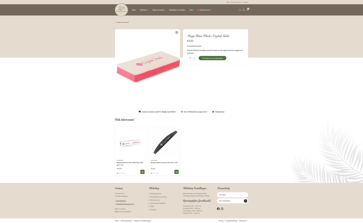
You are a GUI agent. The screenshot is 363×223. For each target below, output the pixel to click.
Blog (227, 2)
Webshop (143, 10)
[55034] (176, 172)
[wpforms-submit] (245, 201)
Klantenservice (236, 2)
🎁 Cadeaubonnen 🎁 (204, 10)
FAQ (152, 206)
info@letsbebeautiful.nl (125, 204)
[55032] (142, 172)
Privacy (221, 221)
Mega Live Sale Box (158, 10)
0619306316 (121, 201)
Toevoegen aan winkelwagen (212, 58)
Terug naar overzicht (122, 22)
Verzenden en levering (158, 197)
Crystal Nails (120, 160)
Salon (191, 10)
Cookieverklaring (231, 221)
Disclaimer (242, 221)
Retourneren (155, 200)
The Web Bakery (145, 221)
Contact (245, 2)
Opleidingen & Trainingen (177, 10)
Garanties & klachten (158, 203)
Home (134, 10)
